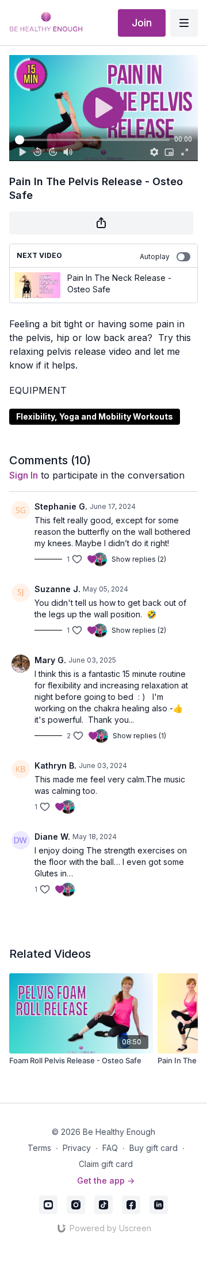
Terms (39, 1148)
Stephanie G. (60, 506)
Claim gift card (106, 1164)
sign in (23, 475)
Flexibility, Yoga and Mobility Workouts (94, 416)
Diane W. (52, 836)
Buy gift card (153, 1148)
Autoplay (155, 256)
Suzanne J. (57, 589)
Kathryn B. (55, 765)
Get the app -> (106, 1180)
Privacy (77, 1148)
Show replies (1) (139, 735)
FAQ (110, 1148)
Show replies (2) (139, 559)
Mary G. (50, 660)
